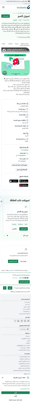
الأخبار (28, 341)
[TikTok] (25, 321)
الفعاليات (28, 343)
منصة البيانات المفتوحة (25, 359)
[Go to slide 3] (3, 235)
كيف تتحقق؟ (27, 3)
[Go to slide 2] (5, 235)
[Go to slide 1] (7, 235)
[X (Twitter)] (15, 321)
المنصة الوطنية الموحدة (25, 357)
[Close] (2, 377)
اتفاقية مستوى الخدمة (25, 348)
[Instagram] (21, 321)
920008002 (22, 156)
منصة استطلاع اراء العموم (24, 361)
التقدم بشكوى (27, 307)
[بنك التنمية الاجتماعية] (23, 7)
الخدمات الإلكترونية (26, 338)
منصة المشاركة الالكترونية (24, 363)
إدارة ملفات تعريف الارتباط (15, 400)
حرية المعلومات (26, 311)
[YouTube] (28, 321)
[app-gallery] (23, 185)
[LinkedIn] (18, 321)
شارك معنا (27, 304)
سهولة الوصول (23, 329)
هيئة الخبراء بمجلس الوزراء (24, 368)
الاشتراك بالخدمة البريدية (24, 314)
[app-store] (13, 181)
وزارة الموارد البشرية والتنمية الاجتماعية (21, 370)
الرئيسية (28, 13)
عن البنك (28, 336)
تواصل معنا (27, 302)
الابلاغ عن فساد (26, 309)
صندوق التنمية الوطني (25, 366)
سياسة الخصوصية (25, 389)
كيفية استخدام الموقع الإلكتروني (23, 345)
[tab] (25, 44)
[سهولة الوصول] (1, 201)
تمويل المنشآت (21, 13)
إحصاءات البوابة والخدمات (24, 350)
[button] (3, 7)
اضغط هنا (25, 150)
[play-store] (23, 181)
